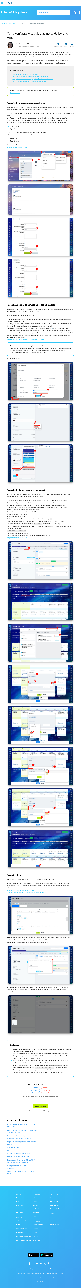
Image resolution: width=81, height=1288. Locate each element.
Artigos (35, 1201)
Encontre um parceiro (55, 1217)
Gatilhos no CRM (13, 1147)
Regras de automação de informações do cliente (21, 1142)
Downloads (36, 1232)
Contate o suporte (21, 1232)
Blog (34, 1197)
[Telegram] (37, 1263)
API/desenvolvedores (55, 1209)
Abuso (44, 1274)
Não (45, 1090)
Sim (35, 1090)
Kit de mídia (19, 1205)
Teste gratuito (36, 1228)
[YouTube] (41, 1263)
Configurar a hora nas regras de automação (18, 1167)
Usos (34, 1216)
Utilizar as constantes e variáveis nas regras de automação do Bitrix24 (20, 1152)
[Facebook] (29, 1263)
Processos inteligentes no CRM (18, 1156)
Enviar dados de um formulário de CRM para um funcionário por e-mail (21, 1161)
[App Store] (33, 1255)
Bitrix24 (18, 1197)
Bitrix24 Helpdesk (8, 23)
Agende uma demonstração (23, 1236)
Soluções (35, 1205)
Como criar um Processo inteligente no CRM (20, 1172)
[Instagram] (45, 1263)
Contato (18, 1209)
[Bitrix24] (6, 3)
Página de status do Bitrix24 (23, 1240)
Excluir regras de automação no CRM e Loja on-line (21, 1125)
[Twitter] (33, 1263)
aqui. (58, 1277)
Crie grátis (48, 1111)
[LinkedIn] (49, 1263)
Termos (20, 1274)
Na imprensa (19, 1212)
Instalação (36, 1236)
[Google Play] (46, 1255)
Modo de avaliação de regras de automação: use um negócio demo (19, 1137)
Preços (18, 1201)
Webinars (19, 1224)
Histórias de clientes (38, 1209)
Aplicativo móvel (54, 1201)
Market (51, 1197)
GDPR (32, 1274)
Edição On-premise (38, 1224)
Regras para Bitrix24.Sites (55, 1274)
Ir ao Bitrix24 (40, 1106)
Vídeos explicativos (21, 1228)
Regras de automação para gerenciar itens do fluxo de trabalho (22, 1131)
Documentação (37, 1240)
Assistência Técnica (21, 1221)
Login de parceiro (54, 1224)
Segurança (38, 1274)
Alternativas (36, 1212)
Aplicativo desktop (54, 1205)
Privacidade (26, 1274)
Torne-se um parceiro (55, 1221)
